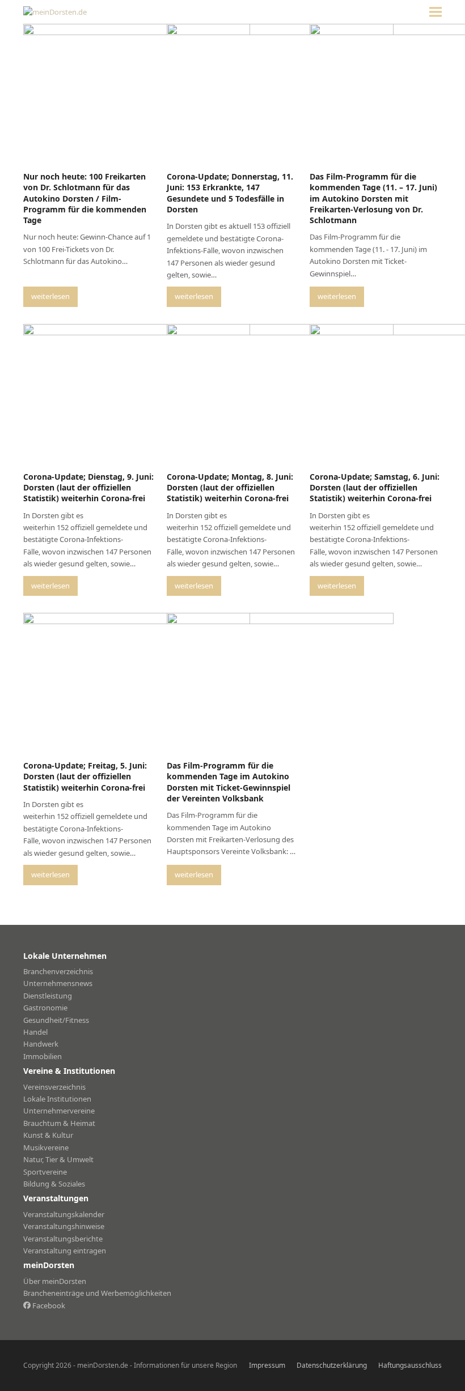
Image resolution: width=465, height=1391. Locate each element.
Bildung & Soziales (54, 1184)
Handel (35, 1032)
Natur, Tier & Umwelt (58, 1159)
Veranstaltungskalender (63, 1214)
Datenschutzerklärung (332, 1365)
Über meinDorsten (54, 1281)
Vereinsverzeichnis (54, 1087)
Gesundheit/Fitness (56, 1020)
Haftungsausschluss (410, 1365)
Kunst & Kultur (48, 1135)
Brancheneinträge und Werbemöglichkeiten (97, 1293)
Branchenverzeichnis (58, 971)
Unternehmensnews (57, 983)
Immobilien (42, 1056)
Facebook (48, 1305)
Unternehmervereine (59, 1111)
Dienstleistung (47, 996)
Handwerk (40, 1044)
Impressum (267, 1365)
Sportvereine (45, 1172)
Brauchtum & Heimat (59, 1123)
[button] (435, 12)
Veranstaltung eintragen (64, 1250)
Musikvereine (46, 1147)
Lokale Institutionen (57, 1099)
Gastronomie (45, 1007)
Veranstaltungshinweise (63, 1226)
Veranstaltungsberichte (63, 1239)
